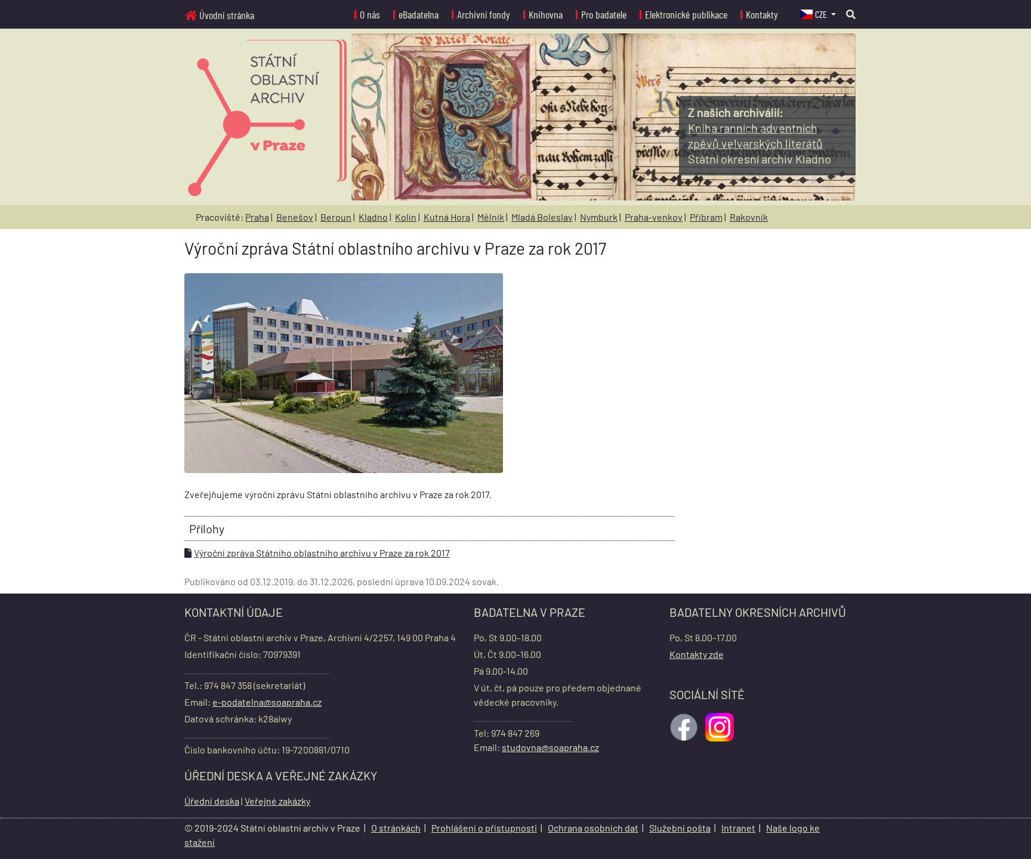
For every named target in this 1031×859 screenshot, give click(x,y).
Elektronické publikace (686, 14)
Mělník (490, 217)
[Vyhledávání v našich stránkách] (851, 14)
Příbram (706, 217)
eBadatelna (419, 14)
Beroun (335, 217)
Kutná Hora (447, 217)
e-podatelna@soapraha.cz (267, 701)
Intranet (738, 827)
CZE (822, 14)
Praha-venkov (654, 217)
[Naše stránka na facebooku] (684, 725)
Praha (257, 217)
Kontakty (762, 14)
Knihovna (546, 14)
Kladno (373, 217)
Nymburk (599, 217)
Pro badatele (603, 14)
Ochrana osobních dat (593, 827)
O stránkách (396, 827)
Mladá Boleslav (542, 217)
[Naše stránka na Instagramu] (720, 725)
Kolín (405, 217)
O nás (370, 14)
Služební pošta (680, 827)
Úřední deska (211, 801)
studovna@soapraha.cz (550, 747)
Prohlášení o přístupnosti (484, 827)
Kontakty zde (696, 654)
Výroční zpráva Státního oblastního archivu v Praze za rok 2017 (322, 552)
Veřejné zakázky (277, 801)
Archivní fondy (483, 14)
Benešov (294, 217)
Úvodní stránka (226, 14)
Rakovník (749, 217)
